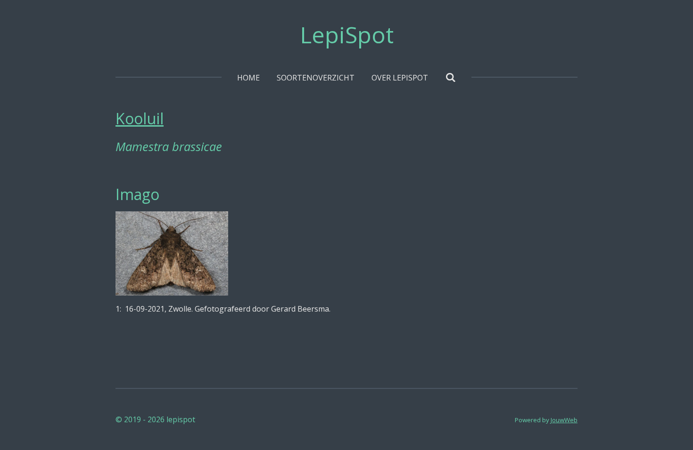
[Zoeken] (450, 77)
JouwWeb (564, 420)
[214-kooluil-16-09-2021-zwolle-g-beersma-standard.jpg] (172, 253)
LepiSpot (347, 34)
